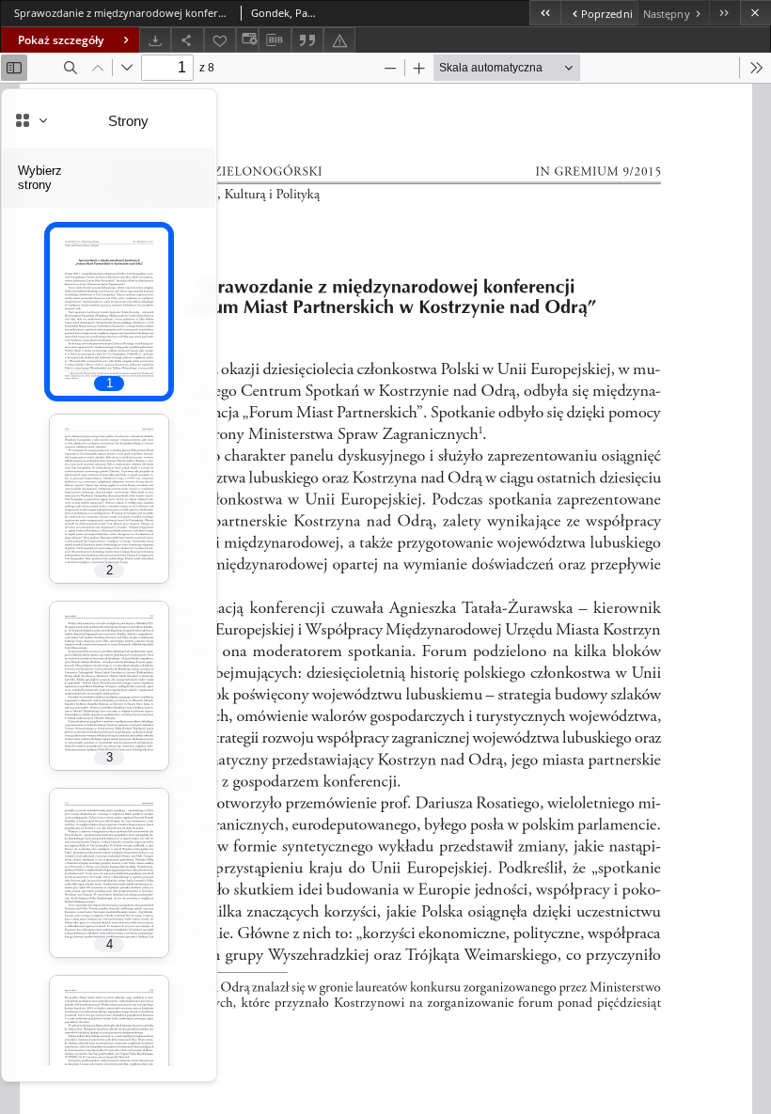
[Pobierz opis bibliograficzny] (275, 40)
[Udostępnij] (187, 40)
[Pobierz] (155, 40)
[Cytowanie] (307, 40)
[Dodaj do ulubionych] (220, 40)
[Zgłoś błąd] (339, 40)
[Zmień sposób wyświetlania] (247, 40)
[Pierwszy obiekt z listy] (544, 12)
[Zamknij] (755, 12)
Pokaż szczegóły (60, 40)
